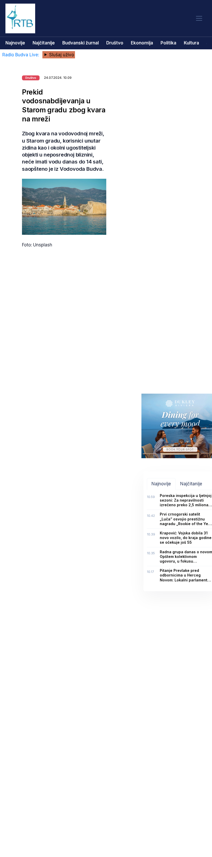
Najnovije (15, 42)
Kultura (191, 42)
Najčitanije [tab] (191, 483)
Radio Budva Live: (21, 54)
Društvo (114, 42)
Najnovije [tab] (161, 483)
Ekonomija (142, 42)
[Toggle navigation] (199, 18)
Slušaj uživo (61, 54)
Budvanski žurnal (80, 42)
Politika (168, 42)
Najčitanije (44, 42)
